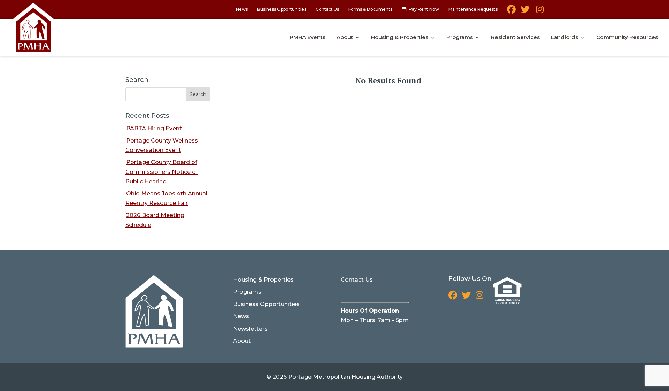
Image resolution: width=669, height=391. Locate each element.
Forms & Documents (370, 9)
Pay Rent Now (424, 9)
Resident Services (515, 37)
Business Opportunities (281, 9)
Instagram (539, 12)
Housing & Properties (399, 37)
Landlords (564, 37)
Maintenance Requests (473, 9)
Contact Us (327, 9)
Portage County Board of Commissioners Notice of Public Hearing (161, 171)
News (242, 9)
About (345, 37)
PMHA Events (307, 37)
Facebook (511, 12)
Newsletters (250, 328)
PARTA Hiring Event (154, 128)
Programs (459, 37)
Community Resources (627, 37)
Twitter (525, 12)
